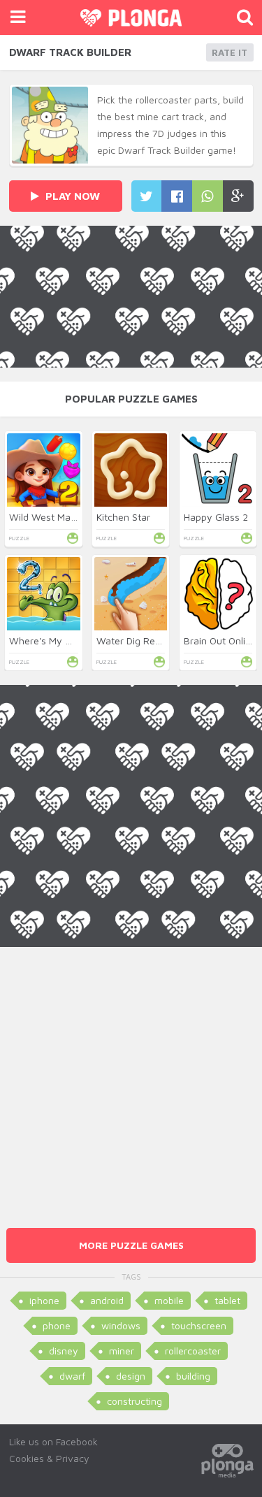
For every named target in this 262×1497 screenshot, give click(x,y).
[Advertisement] (131, 1078)
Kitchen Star (123, 517)
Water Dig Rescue (136, 640)
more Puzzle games (131, 1245)
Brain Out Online (220, 640)
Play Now (71, 196)
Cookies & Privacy (49, 1458)
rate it (229, 52)
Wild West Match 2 (51, 517)
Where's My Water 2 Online (70, 640)
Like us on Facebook (53, 1441)
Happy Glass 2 (216, 517)
